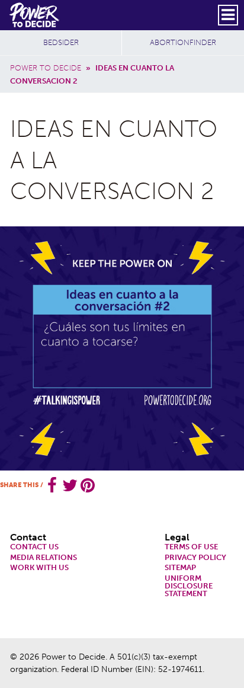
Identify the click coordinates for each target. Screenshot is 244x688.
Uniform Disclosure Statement (189, 586)
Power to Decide (45, 67)
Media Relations (43, 558)
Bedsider (61, 42)
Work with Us (39, 568)
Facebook (52, 485)
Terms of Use (191, 547)
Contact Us (34, 547)
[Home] (35, 14)
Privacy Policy (195, 558)
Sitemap (180, 568)
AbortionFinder (183, 42)
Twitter (70, 485)
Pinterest (88, 485)
